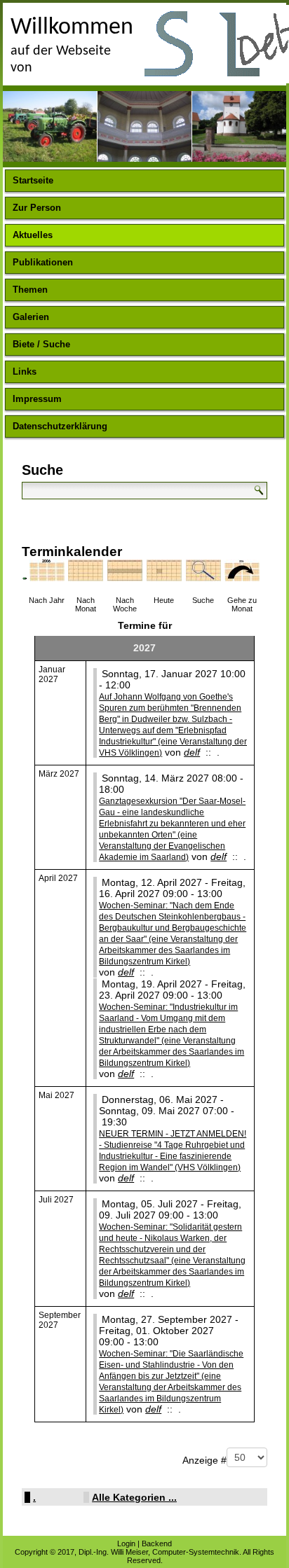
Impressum (37, 399)
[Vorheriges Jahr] (24, 577)
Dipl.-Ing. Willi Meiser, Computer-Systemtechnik (159, 1552)
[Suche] (204, 576)
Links (24, 371)
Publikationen (43, 262)
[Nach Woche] (125, 576)
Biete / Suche (41, 344)
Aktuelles (33, 235)
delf (192, 752)
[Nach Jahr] (47, 576)
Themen (30, 289)
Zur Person (37, 207)
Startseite (33, 180)
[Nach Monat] (86, 576)
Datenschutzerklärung (60, 426)
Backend (157, 1543)
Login (126, 1543)
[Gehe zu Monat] (242, 576)
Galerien (31, 317)
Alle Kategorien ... (134, 1497)
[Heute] (164, 576)
